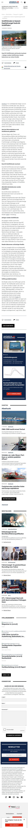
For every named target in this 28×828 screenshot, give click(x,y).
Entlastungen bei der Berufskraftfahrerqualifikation (13, 533)
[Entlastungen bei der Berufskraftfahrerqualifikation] (14, 520)
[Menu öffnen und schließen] (2, 2)
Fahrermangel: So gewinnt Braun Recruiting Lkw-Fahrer (14, 566)
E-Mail (3, 697)
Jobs (8, 817)
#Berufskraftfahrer (12, 529)
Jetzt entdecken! (14, 825)
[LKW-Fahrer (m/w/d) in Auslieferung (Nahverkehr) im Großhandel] (14, 632)
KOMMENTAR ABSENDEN (14, 735)
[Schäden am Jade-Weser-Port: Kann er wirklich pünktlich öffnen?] (14, 443)
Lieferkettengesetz (10, 357)
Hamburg (4, 104)
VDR (7, 214)
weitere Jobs (6, 675)
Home (3, 14)
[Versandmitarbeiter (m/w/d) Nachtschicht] (12, 654)
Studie (17, 297)
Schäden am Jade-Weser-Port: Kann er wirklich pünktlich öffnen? (13, 457)
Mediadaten (10, 814)
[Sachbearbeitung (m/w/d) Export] (10, 665)
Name (3, 703)
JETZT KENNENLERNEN (14, 394)
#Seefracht (6, 409)
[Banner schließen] (23, 819)
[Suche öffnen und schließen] (21, 2)
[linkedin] (18, 797)
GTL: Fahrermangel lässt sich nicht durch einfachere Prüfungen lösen (14, 600)
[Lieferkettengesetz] (14, 347)
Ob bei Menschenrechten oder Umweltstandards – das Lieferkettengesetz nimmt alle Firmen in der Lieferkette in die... (13, 361)
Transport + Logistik (18, 14)
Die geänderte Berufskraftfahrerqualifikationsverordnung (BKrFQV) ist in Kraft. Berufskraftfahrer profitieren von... (14, 538)
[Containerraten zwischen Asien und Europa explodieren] (14, 475)
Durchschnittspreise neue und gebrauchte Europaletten (13, 384)
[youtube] (10, 797)
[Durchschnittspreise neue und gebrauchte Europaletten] (14, 372)
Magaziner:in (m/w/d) (10, 624)
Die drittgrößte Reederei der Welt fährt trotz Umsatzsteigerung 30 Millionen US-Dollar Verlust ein (14, 432)
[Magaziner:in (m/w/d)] (7, 622)
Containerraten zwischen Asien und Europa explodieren (13, 487)
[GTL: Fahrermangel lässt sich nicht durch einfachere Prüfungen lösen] (14, 586)
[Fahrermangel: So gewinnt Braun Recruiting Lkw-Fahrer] (14, 553)
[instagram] (14, 797)
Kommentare (7, 63)
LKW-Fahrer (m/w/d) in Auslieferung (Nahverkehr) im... (13, 635)
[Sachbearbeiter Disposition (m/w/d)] (10, 643)
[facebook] (6, 797)
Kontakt (19, 814)
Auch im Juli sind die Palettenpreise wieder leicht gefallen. (13, 388)
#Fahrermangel (11, 562)
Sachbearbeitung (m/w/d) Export (14, 667)
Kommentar (4, 709)
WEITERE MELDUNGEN (9, 499)
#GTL (9, 595)
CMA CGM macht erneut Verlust (13, 429)
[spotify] (22, 797)
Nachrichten (9, 14)
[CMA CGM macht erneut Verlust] (14, 418)
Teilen (17, 63)
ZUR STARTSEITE (8, 325)
